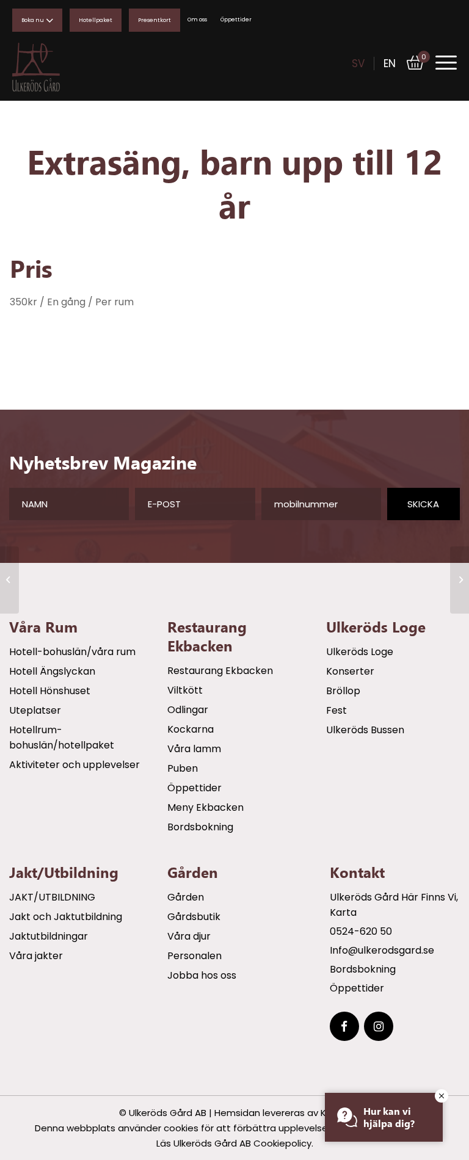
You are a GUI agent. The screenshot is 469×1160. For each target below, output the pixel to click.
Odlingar (187, 710)
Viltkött (185, 690)
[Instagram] (378, 1026)
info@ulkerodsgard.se (382, 950)
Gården (185, 897)
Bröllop (343, 691)
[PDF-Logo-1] (61, 67)
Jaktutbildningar (48, 936)
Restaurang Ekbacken (220, 671)
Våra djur (189, 936)
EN (390, 63)
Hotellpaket (95, 20)
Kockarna (190, 729)
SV (358, 63)
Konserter (350, 671)
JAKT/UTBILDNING (52, 897)
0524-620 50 (361, 931)
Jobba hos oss (201, 975)
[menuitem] (440, 62)
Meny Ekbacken (205, 807)
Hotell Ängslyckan (52, 671)
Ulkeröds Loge (359, 652)
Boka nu (32, 20)
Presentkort (154, 20)
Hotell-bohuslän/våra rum (72, 652)
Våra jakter (36, 956)
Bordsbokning (200, 827)
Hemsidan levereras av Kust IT (282, 1112)
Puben (182, 768)
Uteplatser (35, 710)
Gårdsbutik (193, 917)
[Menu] (440, 63)
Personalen (194, 956)
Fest (336, 710)
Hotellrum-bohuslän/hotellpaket (61, 737)
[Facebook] (344, 1026)
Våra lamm (194, 749)
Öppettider (236, 19)
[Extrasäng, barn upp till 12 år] (9, 580)
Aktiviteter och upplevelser (74, 765)
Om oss (197, 19)
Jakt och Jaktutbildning (65, 917)
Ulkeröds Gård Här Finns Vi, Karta (394, 904)
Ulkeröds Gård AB (167, 1112)
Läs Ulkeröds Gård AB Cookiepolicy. (234, 1143)
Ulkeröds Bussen (365, 730)
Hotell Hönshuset (49, 691)
